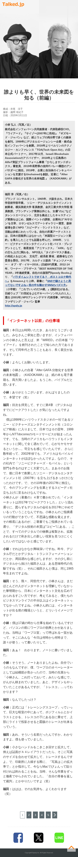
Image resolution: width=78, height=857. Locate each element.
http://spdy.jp (13, 305)
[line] (59, 838)
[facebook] (18, 838)
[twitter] (38, 838)
